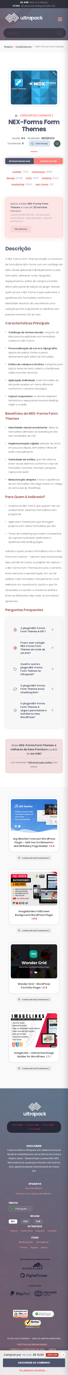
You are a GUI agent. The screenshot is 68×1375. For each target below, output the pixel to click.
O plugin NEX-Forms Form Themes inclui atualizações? (32, 689)
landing (46, 178)
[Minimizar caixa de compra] (63, 1354)
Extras (44, 1247)
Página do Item (48, 161)
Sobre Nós (26, 1230)
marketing (17, 184)
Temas (23, 1247)
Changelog (42, 1242)
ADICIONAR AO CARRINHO (34, 1362)
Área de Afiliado (33, 1188)
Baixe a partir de (34, 749)
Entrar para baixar (19, 161)
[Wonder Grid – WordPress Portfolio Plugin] (34, 968)
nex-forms (41, 184)
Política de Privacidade (32, 1344)
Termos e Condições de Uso (27, 1349)
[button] (57, 143)
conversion (38, 171)
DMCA (52, 1349)
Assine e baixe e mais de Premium (29, 207)
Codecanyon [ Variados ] (36, 115)
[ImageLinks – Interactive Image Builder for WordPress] (34, 1037)
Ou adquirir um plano (34, 1370)
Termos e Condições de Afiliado (33, 1193)
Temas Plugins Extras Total (34, 1127)
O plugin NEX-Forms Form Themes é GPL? (33, 629)
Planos (14, 1230)
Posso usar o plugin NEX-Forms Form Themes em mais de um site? (32, 648)
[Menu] (60, 19)
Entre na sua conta (40, 762)
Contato (52, 1230)
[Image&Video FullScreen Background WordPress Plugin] (34, 897)
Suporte (40, 1230)
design (10, 178)
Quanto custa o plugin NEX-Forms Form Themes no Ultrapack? (31, 669)
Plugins (8, 46)
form (29, 178)
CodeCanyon (24, 46)
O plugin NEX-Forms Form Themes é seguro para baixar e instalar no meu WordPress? (33, 710)
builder (17, 171)
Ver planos (20, 229)
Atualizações (26, 1242)
